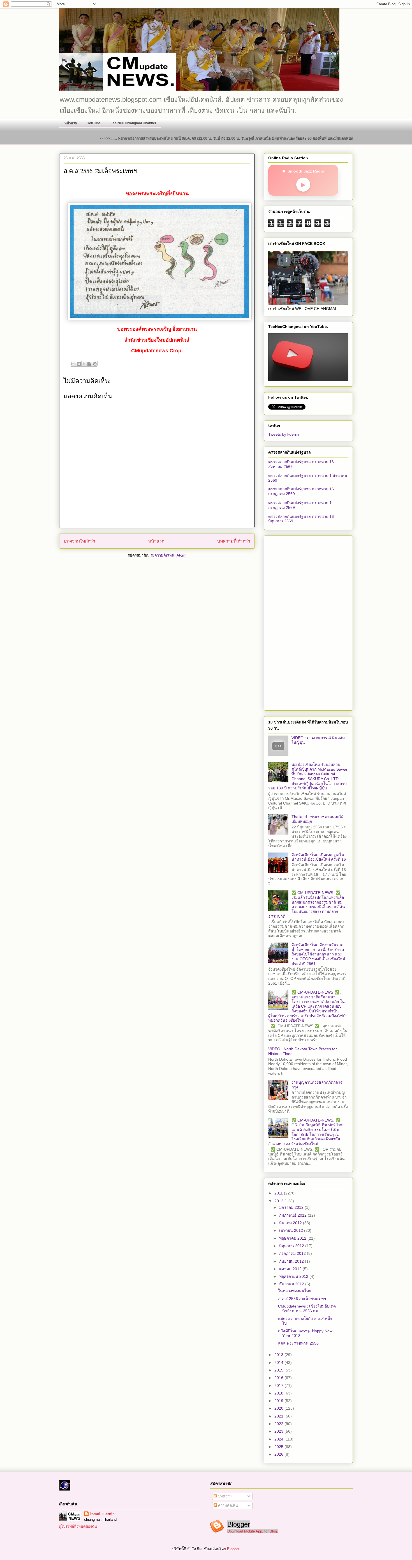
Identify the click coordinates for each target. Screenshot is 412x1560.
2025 (279, 1446)
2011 (279, 1193)
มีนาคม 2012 (291, 1223)
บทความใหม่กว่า (79, 541)
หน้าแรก (70, 123)
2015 (279, 1370)
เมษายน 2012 (291, 1230)
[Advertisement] (308, 622)
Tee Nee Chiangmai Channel (133, 123)
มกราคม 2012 (292, 1207)
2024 (279, 1439)
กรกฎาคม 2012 (293, 1253)
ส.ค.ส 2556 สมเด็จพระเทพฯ (302, 1298)
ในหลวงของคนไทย (294, 1290)
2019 (279, 1400)
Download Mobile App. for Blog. (252, 1531)
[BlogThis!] (79, 364)
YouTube (94, 123)
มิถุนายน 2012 (292, 1246)
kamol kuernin (102, 1514)
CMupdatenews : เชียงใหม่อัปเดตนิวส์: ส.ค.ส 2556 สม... (307, 1308)
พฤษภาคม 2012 (293, 1238)
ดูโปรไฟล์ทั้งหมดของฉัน (78, 1526)
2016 (279, 1377)
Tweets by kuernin (284, 434)
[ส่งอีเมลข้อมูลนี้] (73, 364)
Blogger (233, 1549)
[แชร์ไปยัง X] (84, 364)
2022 (279, 1423)
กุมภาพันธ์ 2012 (293, 1215)
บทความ (224, 1496)
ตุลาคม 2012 (291, 1269)
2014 (279, 1362)
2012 (279, 1201)
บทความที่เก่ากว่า (233, 541)
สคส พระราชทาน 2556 (298, 1343)
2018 (279, 1393)
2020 (279, 1408)
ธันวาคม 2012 (292, 1284)
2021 (279, 1416)
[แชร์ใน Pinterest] (95, 364)
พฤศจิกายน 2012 (294, 1276)
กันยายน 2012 (292, 1261)
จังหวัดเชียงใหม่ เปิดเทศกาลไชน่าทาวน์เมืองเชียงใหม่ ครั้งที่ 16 (318, 857)
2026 (279, 1454)
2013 (279, 1354)
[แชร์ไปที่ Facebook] (89, 364)
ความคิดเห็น (227, 1505)
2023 (279, 1431)
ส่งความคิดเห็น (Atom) (168, 555)
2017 (279, 1385)
